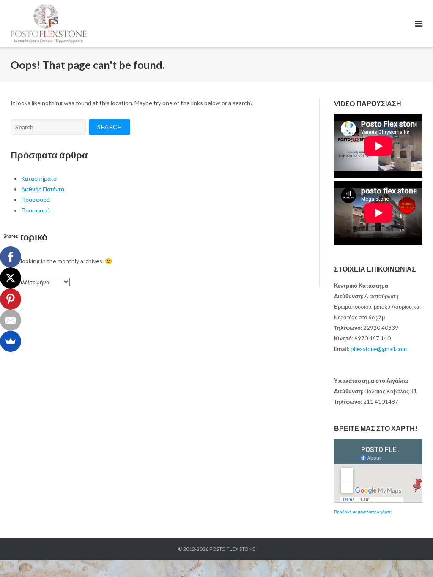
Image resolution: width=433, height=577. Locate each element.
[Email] (10, 320)
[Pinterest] (10, 299)
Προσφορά (35, 199)
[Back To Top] (412, 556)
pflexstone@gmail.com (379, 349)
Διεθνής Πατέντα (42, 189)
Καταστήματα (39, 178)
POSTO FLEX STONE (232, 549)
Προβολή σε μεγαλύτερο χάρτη (363, 511)
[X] (10, 277)
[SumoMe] (10, 341)
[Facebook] (10, 256)
